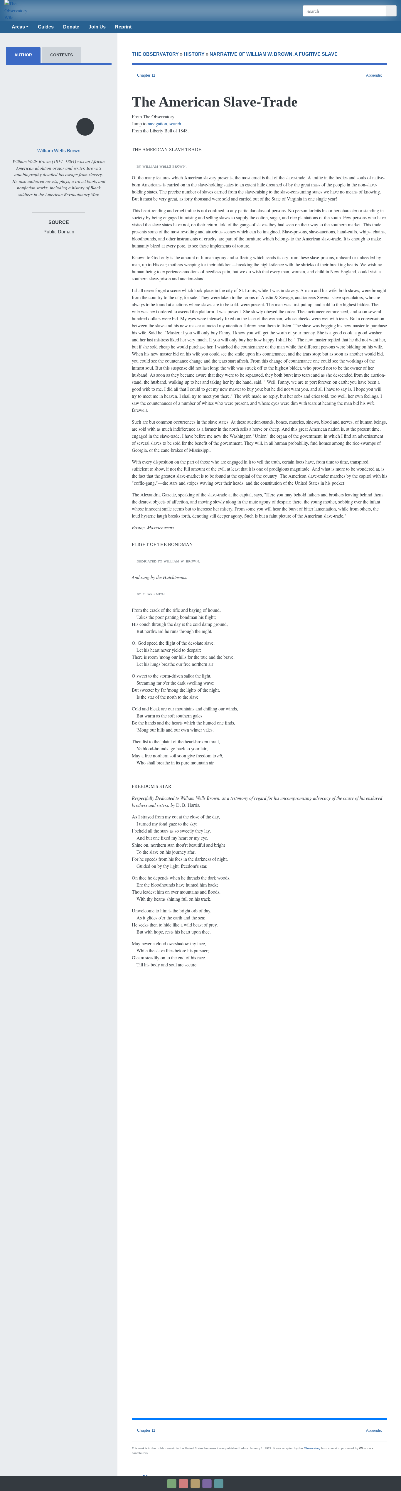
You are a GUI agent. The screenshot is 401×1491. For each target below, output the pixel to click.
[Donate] (171, 1483)
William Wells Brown (58, 150)
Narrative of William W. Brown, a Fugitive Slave (274, 54)
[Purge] (218, 1483)
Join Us (97, 26)
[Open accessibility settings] (207, 1483)
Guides (46, 26)
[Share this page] (195, 1483)
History (194, 54)
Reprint (123, 26)
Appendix (374, 75)
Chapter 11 (146, 75)
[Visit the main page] (20, 10)
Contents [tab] (61, 55)
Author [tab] (23, 55)
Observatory (312, 1448)
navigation (157, 123)
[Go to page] (391, 10)
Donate (71, 26)
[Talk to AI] (183, 1483)
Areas (18, 26)
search (175, 123)
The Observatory (155, 54)
